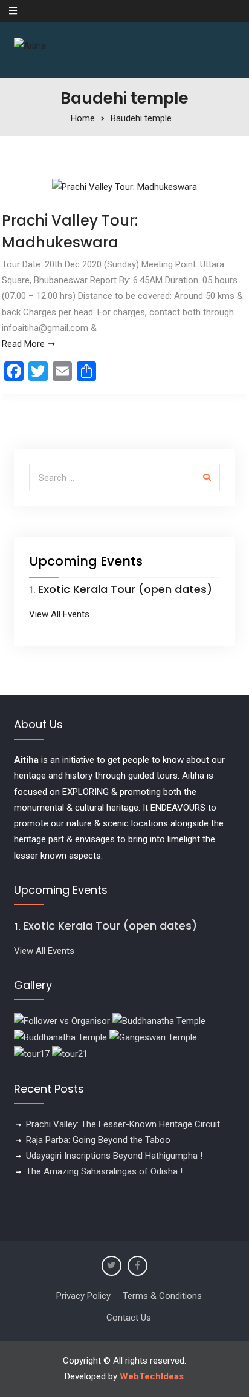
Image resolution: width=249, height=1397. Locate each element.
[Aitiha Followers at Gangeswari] (153, 1036)
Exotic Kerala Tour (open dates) (125, 589)
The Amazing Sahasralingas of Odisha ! (104, 1171)
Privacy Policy (83, 1295)
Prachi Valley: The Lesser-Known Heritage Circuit (123, 1124)
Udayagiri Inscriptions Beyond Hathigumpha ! (114, 1155)
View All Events (59, 614)
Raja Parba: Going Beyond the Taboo (98, 1139)
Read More (23, 343)
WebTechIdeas (152, 1376)
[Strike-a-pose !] (62, 1020)
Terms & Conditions (162, 1295)
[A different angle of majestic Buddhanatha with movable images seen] (60, 1036)
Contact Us (128, 1317)
